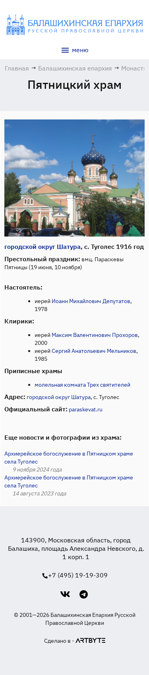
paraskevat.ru (86, 409)
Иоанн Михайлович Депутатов (91, 301)
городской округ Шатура (42, 246)
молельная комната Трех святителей (82, 384)
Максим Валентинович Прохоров (95, 334)
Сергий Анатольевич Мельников (94, 350)
